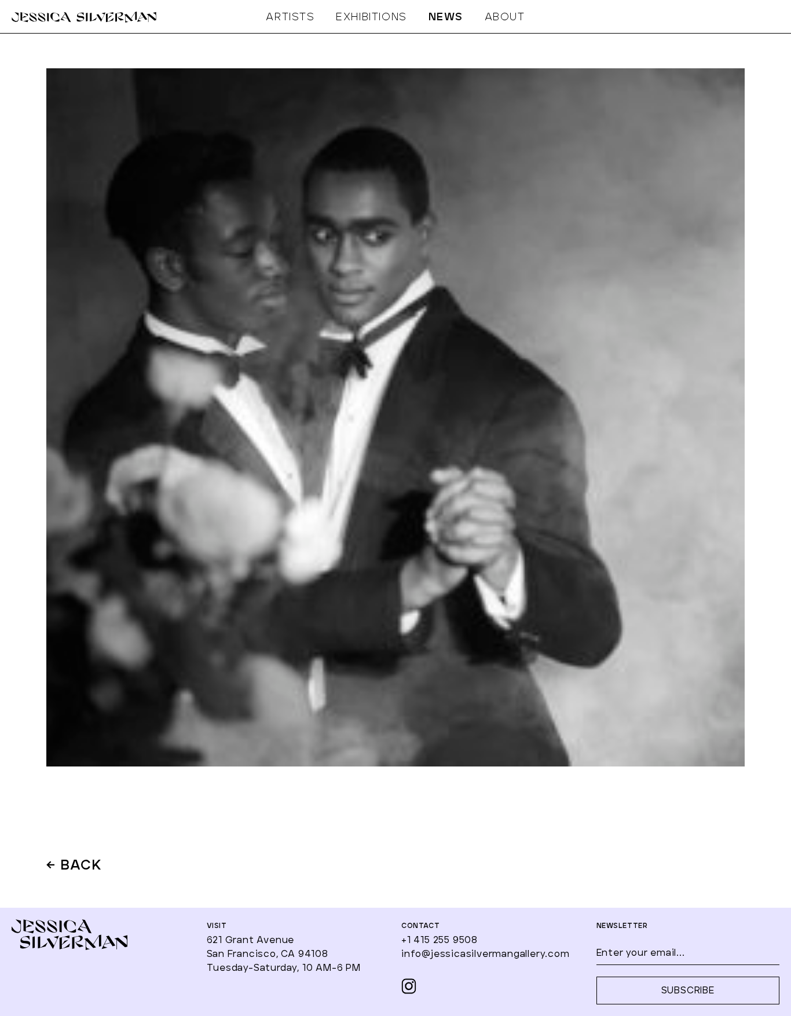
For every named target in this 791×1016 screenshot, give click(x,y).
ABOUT (505, 17)
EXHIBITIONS (371, 17)
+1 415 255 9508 (439, 940)
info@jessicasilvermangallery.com (485, 954)
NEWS (446, 17)
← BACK (74, 866)
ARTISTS (290, 17)
